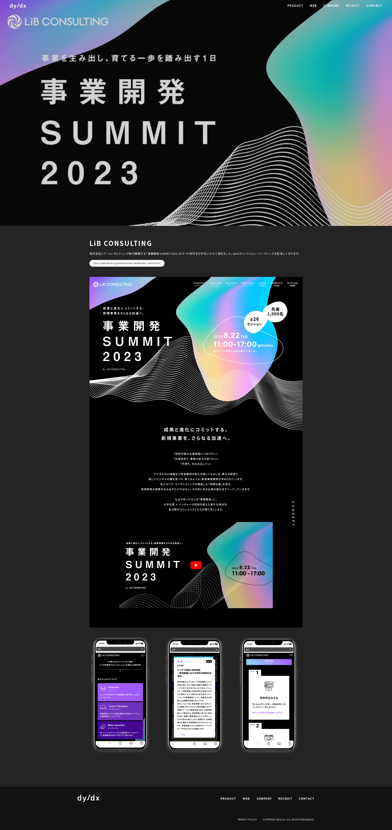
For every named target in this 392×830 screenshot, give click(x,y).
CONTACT (374, 5)
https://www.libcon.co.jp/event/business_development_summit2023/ (127, 263)
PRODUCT (295, 5)
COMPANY (331, 5)
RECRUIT (353, 5)
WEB (313, 5)
